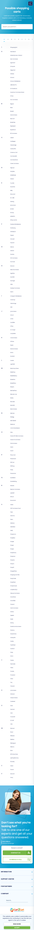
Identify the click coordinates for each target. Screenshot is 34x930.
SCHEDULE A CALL (15, 859)
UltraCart (12, 694)
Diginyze (12, 167)
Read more (17, 924)
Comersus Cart (13, 152)
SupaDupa (12, 645)
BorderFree (12, 122)
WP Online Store (14, 754)
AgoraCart (12, 62)
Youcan (12, 769)
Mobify (11, 398)
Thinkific (12, 671)
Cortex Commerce (14, 163)
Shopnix (12, 563)
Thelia (11, 667)
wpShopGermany (14, 758)
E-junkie (12, 183)
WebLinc (12, 747)
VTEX (11, 724)
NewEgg (12, 417)
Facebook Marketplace (15, 224)
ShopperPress (13, 571)
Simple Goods (13, 586)
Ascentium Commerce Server (17, 92)
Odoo (11, 432)
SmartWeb (12, 600)
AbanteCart (13, 51)
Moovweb (12, 401)
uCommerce (13, 690)
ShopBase (12, 538)
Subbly (12, 641)
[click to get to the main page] (17, 910)
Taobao (12, 660)
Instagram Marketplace (15, 296)
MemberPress (13, 390)
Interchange (13, 303)
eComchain (13, 205)
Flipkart (12, 235)
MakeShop (12, 372)
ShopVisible (13, 578)
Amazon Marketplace (15, 81)
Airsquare (12, 66)
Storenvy (12, 630)
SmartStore (13, 597)
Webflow (12, 739)
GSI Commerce (13, 258)
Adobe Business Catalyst (16, 55)
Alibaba (12, 73)
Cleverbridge (13, 145)
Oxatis (11, 447)
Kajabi (11, 345)
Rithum (12, 496)
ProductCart (13, 473)
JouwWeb (12, 322)
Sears (11, 519)
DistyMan (12, 171)
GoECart (12, 250)
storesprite (12, 637)
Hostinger (12, 280)
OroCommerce (13, 443)
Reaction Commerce (15, 489)
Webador (12, 735)
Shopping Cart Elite (14, 574)
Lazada (12, 360)
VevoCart (12, 709)
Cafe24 (12, 137)
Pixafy (11, 469)
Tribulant (12, 686)
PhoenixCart (13, 458)
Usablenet (12, 701)
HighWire (12, 273)
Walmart (12, 728)
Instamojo (12, 299)
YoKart (11, 766)
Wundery (12, 761)
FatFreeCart (13, 231)
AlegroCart (12, 70)
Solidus (12, 611)
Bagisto (12, 104)
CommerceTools (14, 160)
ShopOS (12, 567)
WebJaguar (13, 743)
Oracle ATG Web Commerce (16, 436)
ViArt (11, 713)
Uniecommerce (13, 697)
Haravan (12, 266)
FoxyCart (12, 242)
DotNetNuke (13, 175)
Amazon (12, 77)
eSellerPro (12, 216)
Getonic (12, 247)
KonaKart (12, 356)
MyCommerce (13, 409)
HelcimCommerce (14, 269)
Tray (11, 682)
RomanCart (13, 500)
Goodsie (12, 254)
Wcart (11, 732)
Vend (11, 705)
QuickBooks (13, 477)
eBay (11, 190)
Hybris (11, 291)
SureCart (12, 648)
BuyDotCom (13, 129)
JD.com (12, 315)
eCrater (12, 209)
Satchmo (12, 515)
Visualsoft (12, 716)
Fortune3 (12, 239)
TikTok (11, 678)
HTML (11, 284)
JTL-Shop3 (12, 330)
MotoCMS (12, 405)
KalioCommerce (14, 349)
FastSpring (13, 228)
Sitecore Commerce (15, 593)
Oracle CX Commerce (15, 439)
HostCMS (12, 277)
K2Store (12, 341)
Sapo (11, 512)
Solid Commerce (14, 608)
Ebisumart (12, 194)
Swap (11, 652)
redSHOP (12, 493)
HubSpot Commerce (15, 288)
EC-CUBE (12, 198)
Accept (17, 928)
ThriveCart (12, 675)
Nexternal (12, 424)
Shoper (12, 545)
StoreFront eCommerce (15, 626)
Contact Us (15, 853)
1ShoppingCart (13, 47)
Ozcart (11, 450)
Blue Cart (12, 118)
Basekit (12, 111)
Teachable (12, 664)
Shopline (12, 560)
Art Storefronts (13, 88)
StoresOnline (13, 634)
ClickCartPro (13, 148)
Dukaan (12, 179)
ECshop (12, 212)
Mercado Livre (13, 394)
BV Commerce (13, 133)
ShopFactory (13, 552)
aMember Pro (13, 85)
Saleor (11, 504)
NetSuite (12, 413)
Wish (11, 750)
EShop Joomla (13, 220)
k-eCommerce (13, 337)
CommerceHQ (13, 156)
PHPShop (12, 466)
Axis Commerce (14, 99)
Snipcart (12, 604)
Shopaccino (13, 534)
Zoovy (11, 777)
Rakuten (12, 485)
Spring (12, 622)
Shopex (12, 549)
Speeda (12, 615)
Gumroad (12, 261)
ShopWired (13, 582)
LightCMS (12, 364)
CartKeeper (13, 141)
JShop (11, 326)
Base (11, 107)
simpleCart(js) (13, 589)
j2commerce (13, 311)
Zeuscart (12, 773)
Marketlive (12, 379)
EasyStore (12, 186)
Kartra (11, 352)
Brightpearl (13, 126)
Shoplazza (12, 556)
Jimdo (11, 318)
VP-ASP (12, 720)
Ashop (11, 96)
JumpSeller (13, 333)
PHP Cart (12, 462)
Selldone (12, 523)
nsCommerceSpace (15, 428)
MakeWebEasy (13, 375)
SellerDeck (12, 526)
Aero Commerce (14, 59)
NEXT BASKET (13, 420)
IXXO (11, 307)
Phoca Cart (13, 455)
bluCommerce (13, 115)
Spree (11, 619)
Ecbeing (12, 201)
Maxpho (12, 387)
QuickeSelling (13, 481)
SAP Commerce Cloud (15, 508)
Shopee (12, 541)
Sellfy (11, 530)
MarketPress (13, 383)
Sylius (11, 656)
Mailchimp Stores (14, 368)
